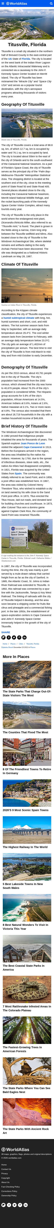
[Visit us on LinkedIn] (26, 1205)
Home (4, 1165)
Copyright (5, 1178)
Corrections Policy (9, 1191)
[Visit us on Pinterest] (20, 1205)
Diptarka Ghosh (7, 647)
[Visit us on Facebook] (9, 1205)
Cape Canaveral (32, 447)
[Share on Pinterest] (19, 637)
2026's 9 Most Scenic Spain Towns (25, 810)
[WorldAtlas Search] (51, 3)
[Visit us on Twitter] (14, 1205)
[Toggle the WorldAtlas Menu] (2, 3)
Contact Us (6, 1169)
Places (32, 647)
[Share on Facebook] (9, 637)
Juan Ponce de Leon (33, 443)
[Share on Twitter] (14, 637)
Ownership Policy (8, 1196)
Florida (26, 58)
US (10, 58)
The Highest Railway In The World (25, 847)
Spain (18, 473)
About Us (5, 1182)
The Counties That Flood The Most (25, 732)
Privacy (4, 1174)
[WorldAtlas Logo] (17, 3)
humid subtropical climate (18, 318)
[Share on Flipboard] (3, 637)
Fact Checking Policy (10, 1187)
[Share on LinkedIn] (24, 637)
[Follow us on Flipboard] (3, 1205)
